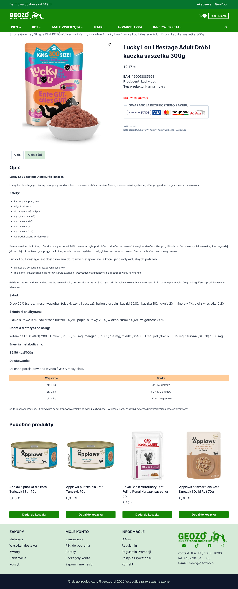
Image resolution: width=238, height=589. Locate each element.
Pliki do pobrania (78, 545)
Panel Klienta (218, 15)
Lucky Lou (181, 130)
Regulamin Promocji (136, 552)
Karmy (153, 130)
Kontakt (127, 564)
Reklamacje (17, 558)
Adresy (71, 552)
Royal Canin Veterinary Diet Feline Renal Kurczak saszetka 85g (145, 491)
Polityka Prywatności (137, 558)
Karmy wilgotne (166, 130)
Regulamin (129, 545)
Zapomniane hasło (79, 564)
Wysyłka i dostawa (23, 545)
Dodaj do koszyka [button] (34, 514)
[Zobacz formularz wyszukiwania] (226, 27)
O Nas (126, 539)
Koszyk (14, 564)
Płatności (16, 539)
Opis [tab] (17, 154)
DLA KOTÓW (141, 130)
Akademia (204, 4)
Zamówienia (74, 539)
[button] (110, 45)
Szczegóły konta (78, 558)
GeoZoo (221, 4)
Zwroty (14, 552)
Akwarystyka (129, 27)
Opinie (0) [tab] (35, 154)
